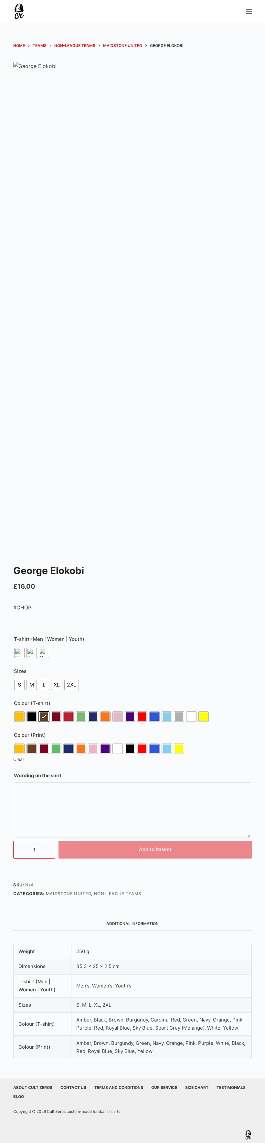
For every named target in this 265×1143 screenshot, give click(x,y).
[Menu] (249, 11)
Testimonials (231, 1087)
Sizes (20, 671)
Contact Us (73, 1087)
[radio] (19, 653)
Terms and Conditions (118, 1087)
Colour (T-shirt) (32, 703)
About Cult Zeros (32, 1087)
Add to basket (155, 849)
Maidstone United (68, 893)
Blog (18, 1096)
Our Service (164, 1087)
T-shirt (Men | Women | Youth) (49, 639)
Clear (18, 759)
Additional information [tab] (132, 923)
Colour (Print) (30, 735)
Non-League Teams (117, 893)
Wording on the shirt (37, 775)
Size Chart (196, 1087)
